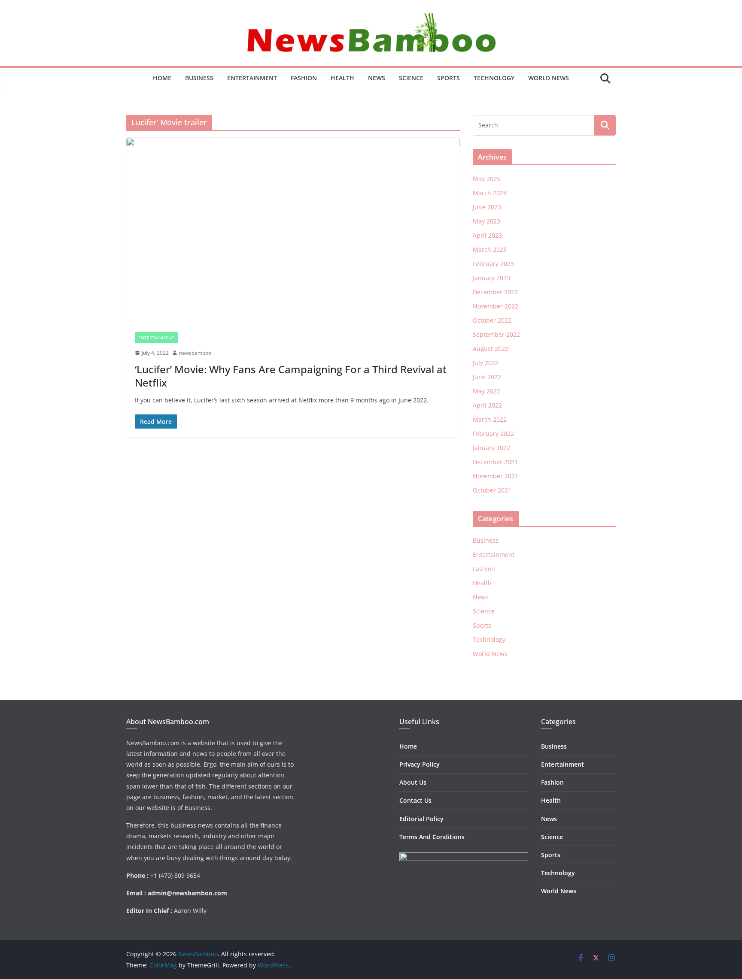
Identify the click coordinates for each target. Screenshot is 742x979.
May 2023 (486, 221)
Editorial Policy (421, 819)
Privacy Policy (419, 764)
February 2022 (493, 433)
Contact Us (415, 800)
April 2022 (487, 405)
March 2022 (490, 419)
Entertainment (252, 78)
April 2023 (487, 235)
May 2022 (486, 391)
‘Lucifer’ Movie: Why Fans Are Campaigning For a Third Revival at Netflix (291, 376)
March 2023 (490, 249)
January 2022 (491, 448)
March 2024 (490, 193)
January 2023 (491, 278)
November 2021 (495, 476)
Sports (448, 78)
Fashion (304, 78)
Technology (494, 78)
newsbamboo (195, 353)
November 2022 (495, 306)
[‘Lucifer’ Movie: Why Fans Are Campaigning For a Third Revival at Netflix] (293, 230)
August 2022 (490, 348)
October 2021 (492, 490)
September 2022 (496, 334)
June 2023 (487, 207)
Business (199, 78)
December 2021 (495, 462)
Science (411, 78)
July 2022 (486, 363)
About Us (412, 782)
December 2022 (495, 292)
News (376, 78)
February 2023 (493, 264)
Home (162, 78)
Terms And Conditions (432, 837)
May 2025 (486, 179)
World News (548, 78)
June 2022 (487, 377)
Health (342, 78)
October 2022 (492, 320)
